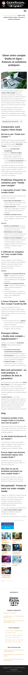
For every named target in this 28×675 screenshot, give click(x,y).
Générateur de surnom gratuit (10, 612)
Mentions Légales (17, 671)
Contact (8, 671)
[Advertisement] (14, 37)
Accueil (5, 15)
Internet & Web (12, 15)
